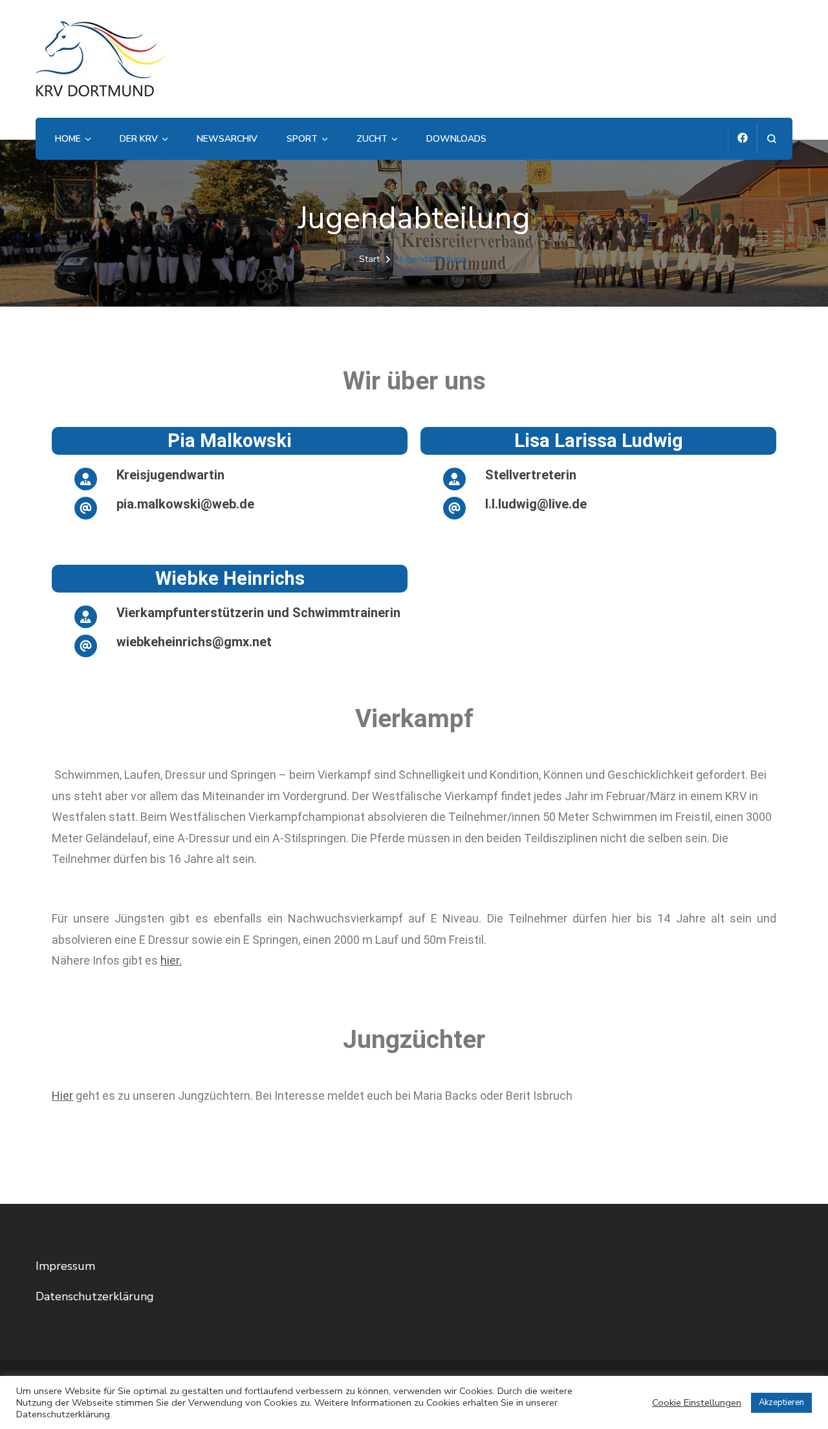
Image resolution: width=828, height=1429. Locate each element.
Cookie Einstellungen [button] (696, 1402)
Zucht (371, 139)
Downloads (456, 139)
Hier (62, 1095)
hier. (171, 960)
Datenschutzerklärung (95, 1296)
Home (68, 139)
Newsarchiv (227, 139)
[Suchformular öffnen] (771, 138)
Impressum (65, 1266)
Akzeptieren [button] (781, 1402)
